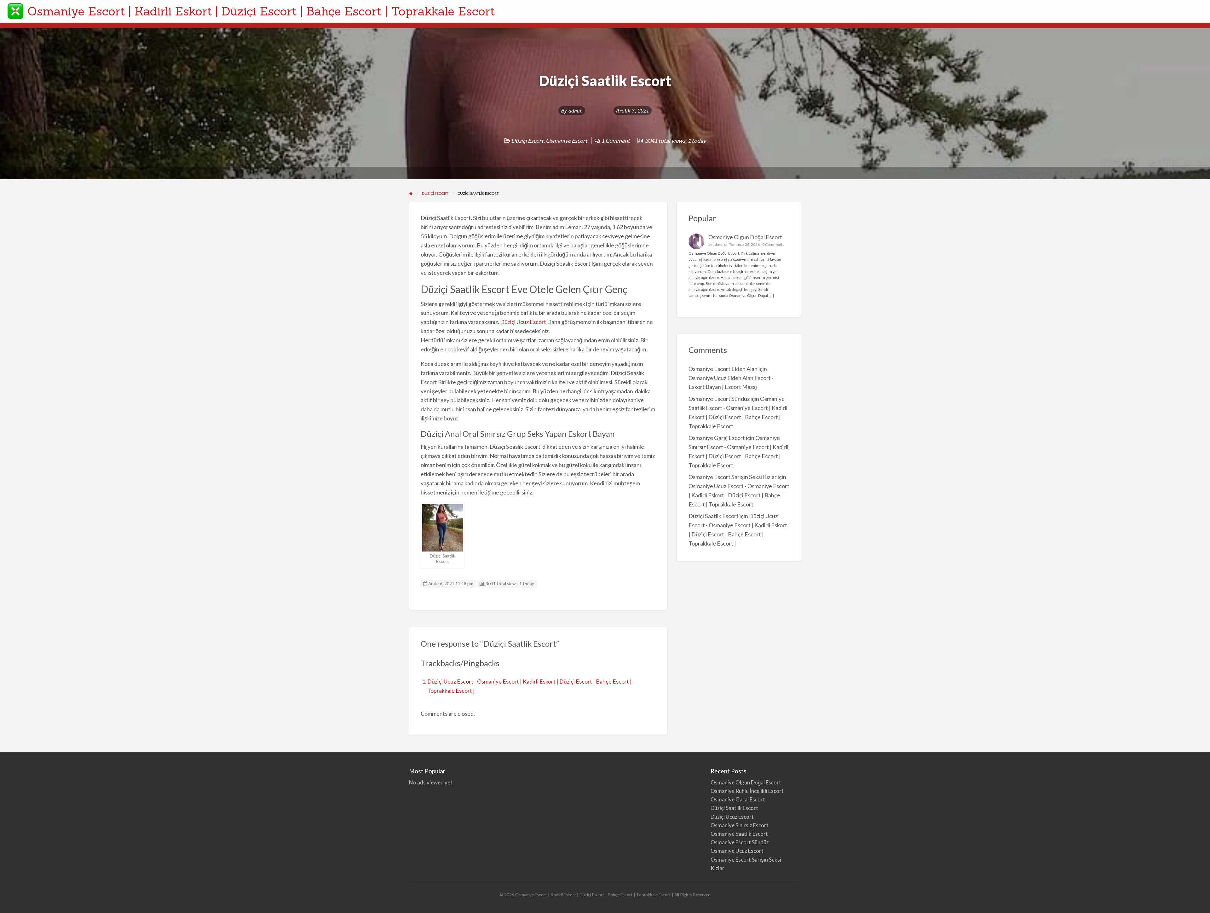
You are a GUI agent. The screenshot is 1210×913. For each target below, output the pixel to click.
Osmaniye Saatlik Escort (739, 833)
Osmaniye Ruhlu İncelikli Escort (747, 791)
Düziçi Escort (527, 140)
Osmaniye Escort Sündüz (719, 398)
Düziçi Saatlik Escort (714, 515)
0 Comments (773, 244)
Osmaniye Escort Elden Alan (723, 368)
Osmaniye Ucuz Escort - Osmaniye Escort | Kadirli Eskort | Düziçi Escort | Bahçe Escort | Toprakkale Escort (739, 495)
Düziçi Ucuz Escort (523, 321)
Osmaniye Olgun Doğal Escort (745, 237)
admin (575, 110)
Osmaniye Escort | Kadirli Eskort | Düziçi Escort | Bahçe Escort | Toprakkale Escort (261, 11)
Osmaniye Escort (566, 140)
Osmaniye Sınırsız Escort (740, 825)
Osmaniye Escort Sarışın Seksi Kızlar (733, 476)
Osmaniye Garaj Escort (717, 437)
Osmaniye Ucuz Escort (737, 850)
